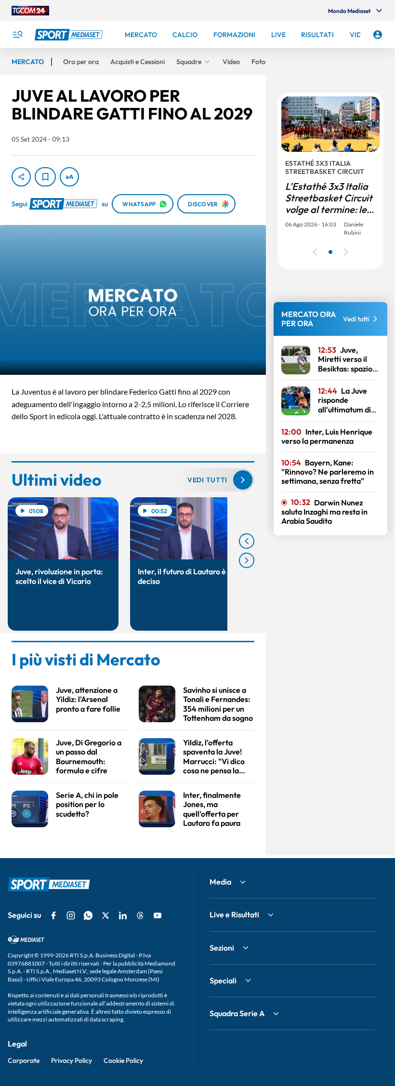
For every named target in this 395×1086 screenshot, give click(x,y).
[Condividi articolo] (21, 176)
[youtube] (157, 915)
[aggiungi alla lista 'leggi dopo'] (45, 176)
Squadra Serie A (237, 1013)
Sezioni (222, 948)
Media (220, 882)
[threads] (140, 915)
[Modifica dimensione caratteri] (69, 176)
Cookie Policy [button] (123, 1060)
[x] (105, 915)
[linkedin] (123, 915)
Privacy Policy (71, 1060)
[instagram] (71, 915)
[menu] (17, 34)
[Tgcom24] (30, 10)
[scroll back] (246, 541)
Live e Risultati (234, 914)
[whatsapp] (88, 915)
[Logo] (70, 34)
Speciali (223, 980)
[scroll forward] (246, 560)
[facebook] (53, 915)
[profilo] (377, 34)
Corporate (24, 1060)
